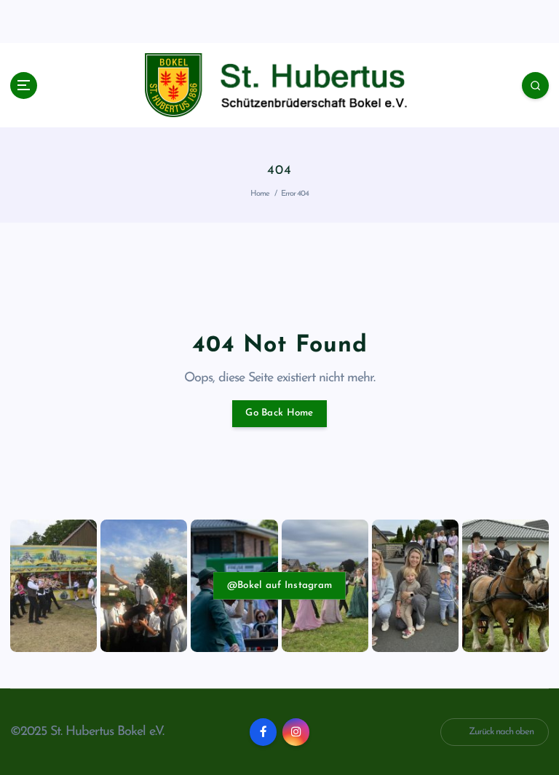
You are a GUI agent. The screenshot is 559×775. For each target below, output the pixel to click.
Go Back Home (279, 413)
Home (259, 194)
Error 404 (295, 194)
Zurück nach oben (501, 731)
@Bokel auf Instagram (279, 585)
